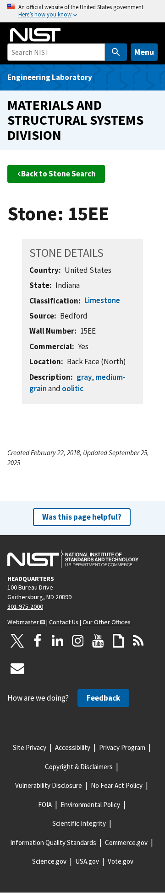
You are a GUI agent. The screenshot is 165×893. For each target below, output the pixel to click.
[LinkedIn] (58, 641)
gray (84, 377)
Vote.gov (120, 861)
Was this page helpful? (81, 517)
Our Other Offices (106, 622)
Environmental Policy (90, 804)
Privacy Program (122, 747)
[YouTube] (98, 641)
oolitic (72, 388)
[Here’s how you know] (82, 11)
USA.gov (87, 861)
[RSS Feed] (138, 641)
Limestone (102, 300)
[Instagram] (78, 641)
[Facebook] (38, 641)
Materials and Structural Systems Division (75, 119)
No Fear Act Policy (117, 785)
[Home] (35, 34)
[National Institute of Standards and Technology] (72, 559)
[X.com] (17, 641)
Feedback (103, 698)
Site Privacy (29, 747)
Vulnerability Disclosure (48, 785)
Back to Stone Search (58, 174)
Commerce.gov (126, 842)
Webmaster (23, 622)
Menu (144, 52)
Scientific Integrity (79, 823)
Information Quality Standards (53, 842)
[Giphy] (118, 641)
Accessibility (72, 747)
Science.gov (49, 861)
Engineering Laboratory (49, 77)
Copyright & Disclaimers (79, 766)
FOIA (45, 804)
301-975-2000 (25, 606)
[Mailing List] (17, 668)
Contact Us (63, 622)
